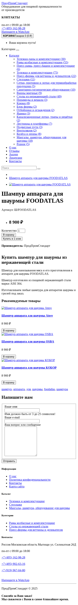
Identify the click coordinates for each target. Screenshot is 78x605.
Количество (9, 230)
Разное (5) (23, 144)
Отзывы (14, 151)
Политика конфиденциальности (30, 479)
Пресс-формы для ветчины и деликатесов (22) (46, 76)
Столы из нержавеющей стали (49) (39, 96)
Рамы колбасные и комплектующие (32, 523)
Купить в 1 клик (12, 238)
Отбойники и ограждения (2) (35, 110)
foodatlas (49, 389)
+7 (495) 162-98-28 (13, 28)
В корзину (8, 234)
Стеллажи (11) (26, 79)
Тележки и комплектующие (27, 501)
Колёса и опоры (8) (29, 133)
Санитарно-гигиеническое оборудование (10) (46, 89)
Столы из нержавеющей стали (28, 526)
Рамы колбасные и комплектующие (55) (42, 62)
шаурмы (37, 389)
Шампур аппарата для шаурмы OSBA (28, 341)
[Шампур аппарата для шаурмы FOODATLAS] (40, 184)
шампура (62, 389)
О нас (12, 147)
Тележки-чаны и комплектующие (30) (41, 59)
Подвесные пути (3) (29, 127)
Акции (13, 154)
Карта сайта (16, 486)
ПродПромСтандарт (15, 3)
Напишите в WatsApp (15, 31)
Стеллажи (15, 504)
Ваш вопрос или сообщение (23, 424)
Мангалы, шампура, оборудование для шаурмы (39, 508)
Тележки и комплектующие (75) (37, 72)
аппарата (19, 389)
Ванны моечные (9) (29, 93)
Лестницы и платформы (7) (34, 123)
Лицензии (15, 157)
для (28, 389)
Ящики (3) (23, 113)
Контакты (15, 161)
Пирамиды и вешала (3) (32, 99)
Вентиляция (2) (27, 130)
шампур (7, 389)
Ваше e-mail (12, 417)
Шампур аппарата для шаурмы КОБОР (29, 367)
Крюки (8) (23, 103)
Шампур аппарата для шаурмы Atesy (27, 315)
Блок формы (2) (27, 106)
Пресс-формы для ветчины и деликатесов (36, 529)
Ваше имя (11, 406)
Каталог (14, 55)
